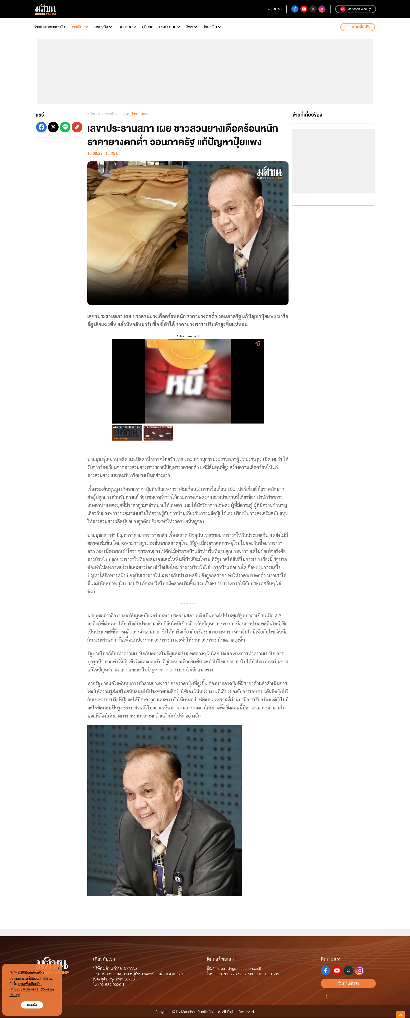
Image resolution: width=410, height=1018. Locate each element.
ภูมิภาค (147, 26)
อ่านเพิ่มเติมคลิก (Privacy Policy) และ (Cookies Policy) (31, 989)
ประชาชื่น (210, 26)
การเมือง (77, 26)
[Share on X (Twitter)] (53, 127)
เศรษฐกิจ (101, 26)
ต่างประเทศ (167, 26)
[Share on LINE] (65, 127)
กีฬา (189, 26)
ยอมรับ (32, 1005)
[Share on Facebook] (41, 127)
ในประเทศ (124, 26)
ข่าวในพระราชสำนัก (49, 26)
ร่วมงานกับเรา (348, 983)
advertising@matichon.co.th (239, 968)
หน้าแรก (93, 114)
